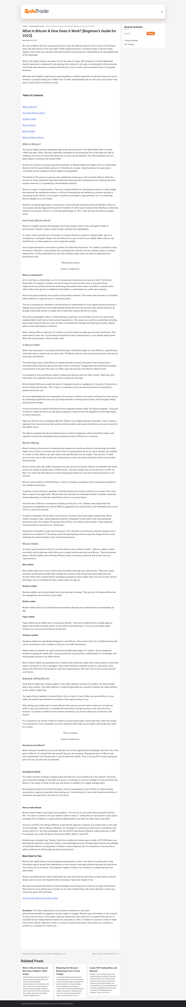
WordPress (69, 1004)
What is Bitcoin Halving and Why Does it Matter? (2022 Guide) (35, 971)
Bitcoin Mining (29, 125)
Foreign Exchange (131, 41)
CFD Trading (129, 44)
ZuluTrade (36, 1004)
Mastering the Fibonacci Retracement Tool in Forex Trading (68, 971)
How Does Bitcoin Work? (33, 113)
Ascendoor (52, 1004)
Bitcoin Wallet (28, 131)
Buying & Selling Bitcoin (33, 137)
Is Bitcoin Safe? (29, 119)
